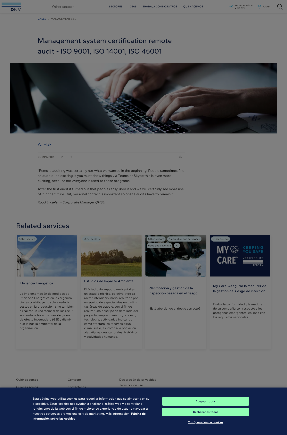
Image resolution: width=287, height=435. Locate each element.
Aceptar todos (206, 401)
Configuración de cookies (205, 422)
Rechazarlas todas (205, 412)
